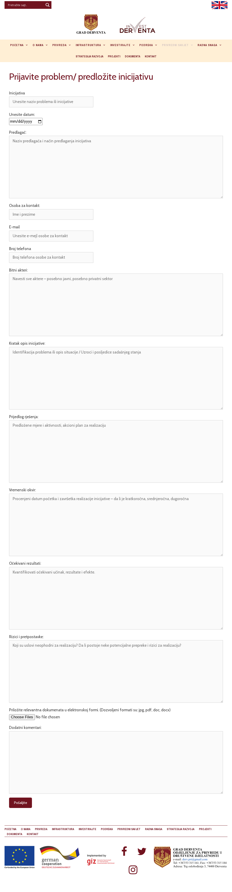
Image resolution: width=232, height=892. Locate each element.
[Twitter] (142, 852)
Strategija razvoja (89, 56)
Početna (17, 45)
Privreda (59, 45)
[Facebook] (124, 852)
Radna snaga (207, 45)
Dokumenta (132, 56)
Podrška (146, 45)
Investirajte (120, 45)
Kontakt (151, 56)
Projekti (114, 56)
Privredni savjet (175, 45)
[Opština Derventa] (116, 23)
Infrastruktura (88, 45)
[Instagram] (133, 870)
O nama (38, 45)
